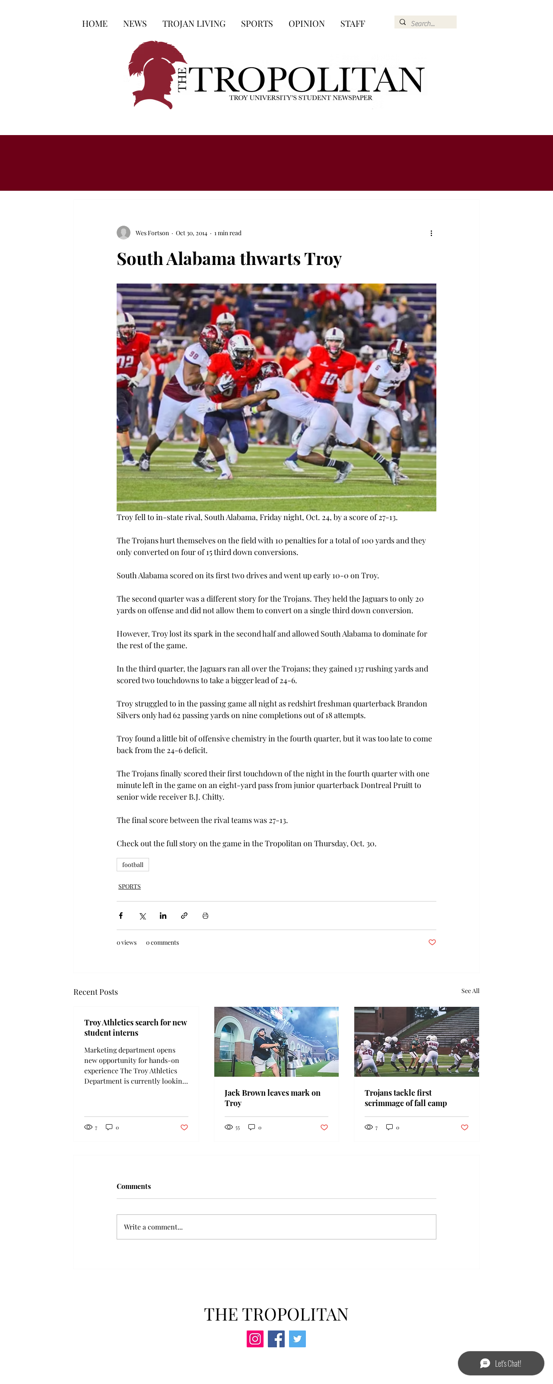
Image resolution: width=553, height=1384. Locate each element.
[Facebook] (276, 1338)
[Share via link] (184, 915)
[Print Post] (205, 915)
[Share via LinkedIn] (163, 915)
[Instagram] (255, 1338)
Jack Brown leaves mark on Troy (273, 1098)
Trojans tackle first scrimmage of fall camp (406, 1098)
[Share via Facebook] (121, 915)
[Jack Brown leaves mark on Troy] (276, 1042)
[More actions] (431, 232)
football (132, 865)
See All (470, 991)
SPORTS (129, 886)
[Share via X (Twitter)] (142, 915)
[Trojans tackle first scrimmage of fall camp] (416, 1042)
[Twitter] (297, 1338)
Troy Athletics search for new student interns (135, 1027)
